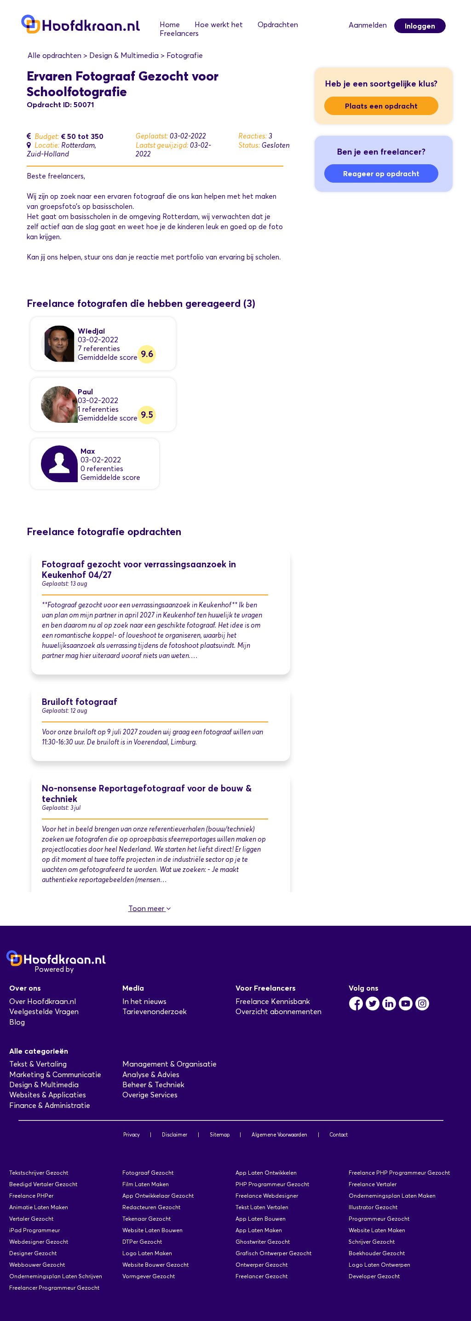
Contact (338, 1134)
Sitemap (220, 1134)
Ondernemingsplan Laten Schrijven (55, 1276)
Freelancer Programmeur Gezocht (54, 1287)
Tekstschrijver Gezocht (38, 1172)
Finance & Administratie (49, 1105)
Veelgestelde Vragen (44, 1011)
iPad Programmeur (34, 1230)
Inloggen (420, 25)
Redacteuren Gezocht (151, 1207)
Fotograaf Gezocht (147, 1172)
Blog (17, 1022)
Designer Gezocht (33, 1253)
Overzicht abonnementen (279, 1011)
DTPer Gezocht (142, 1241)
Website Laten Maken (377, 1230)
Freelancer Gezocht (261, 1276)
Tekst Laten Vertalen (262, 1207)
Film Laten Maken (145, 1184)
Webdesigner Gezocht (38, 1241)
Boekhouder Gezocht (377, 1253)
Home (170, 24)
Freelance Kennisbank (273, 1001)
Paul (85, 391)
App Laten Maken (259, 1230)
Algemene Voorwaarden (279, 1134)
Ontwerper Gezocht (261, 1264)
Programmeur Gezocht (379, 1218)
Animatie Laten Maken (38, 1207)
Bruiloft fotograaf (79, 702)
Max (87, 451)
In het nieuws (144, 1001)
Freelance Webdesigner (267, 1195)
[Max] (59, 463)
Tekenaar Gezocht (146, 1218)
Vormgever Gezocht (148, 1276)
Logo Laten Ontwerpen (379, 1264)
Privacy (131, 1134)
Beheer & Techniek (153, 1084)
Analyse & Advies (150, 1074)
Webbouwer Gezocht (37, 1264)
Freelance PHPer (31, 1195)
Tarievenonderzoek (154, 1011)
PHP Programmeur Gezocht (272, 1184)
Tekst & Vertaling (38, 1064)
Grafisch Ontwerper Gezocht (273, 1253)
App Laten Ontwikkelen (266, 1172)
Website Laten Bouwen (152, 1230)
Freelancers (179, 33)
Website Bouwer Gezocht (155, 1264)
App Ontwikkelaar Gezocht (158, 1195)
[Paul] (59, 403)
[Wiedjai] (59, 343)
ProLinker (91, 969)
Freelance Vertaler (372, 1184)
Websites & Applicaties (47, 1094)
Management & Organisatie (169, 1064)
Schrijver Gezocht (372, 1241)
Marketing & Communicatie (55, 1074)
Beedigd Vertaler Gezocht (43, 1184)
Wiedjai (91, 330)
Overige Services (150, 1094)
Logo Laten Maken (147, 1253)
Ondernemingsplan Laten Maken (392, 1195)
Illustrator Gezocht (373, 1207)
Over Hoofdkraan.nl (42, 1001)
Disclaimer (174, 1134)
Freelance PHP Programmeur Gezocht (399, 1172)
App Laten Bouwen (261, 1218)
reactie (147, 257)
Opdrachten (278, 24)
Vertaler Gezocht (31, 1218)
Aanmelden (368, 25)
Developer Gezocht (374, 1276)
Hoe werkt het (219, 24)
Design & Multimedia (44, 1084)
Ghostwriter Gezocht (263, 1241)
